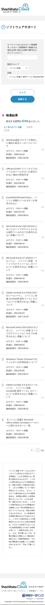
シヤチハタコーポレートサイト (13, 591)
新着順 (30, 127)
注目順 (7, 130)
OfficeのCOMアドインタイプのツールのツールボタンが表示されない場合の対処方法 (21, 178)
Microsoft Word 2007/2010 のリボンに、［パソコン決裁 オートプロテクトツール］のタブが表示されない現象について (22, 337)
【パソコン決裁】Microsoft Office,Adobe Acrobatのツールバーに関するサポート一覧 (22, 428)
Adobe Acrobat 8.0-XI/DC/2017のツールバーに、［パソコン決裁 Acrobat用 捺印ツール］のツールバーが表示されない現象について (22, 304)
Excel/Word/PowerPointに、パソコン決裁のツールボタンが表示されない (21, 206)
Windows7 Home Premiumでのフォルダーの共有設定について (21, 366)
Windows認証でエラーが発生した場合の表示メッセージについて (22, 149)
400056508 (40, 598)
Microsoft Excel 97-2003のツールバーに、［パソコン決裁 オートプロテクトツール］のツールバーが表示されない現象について (21, 270)
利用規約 (32, 591)
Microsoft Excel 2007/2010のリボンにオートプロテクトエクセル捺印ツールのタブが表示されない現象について (22, 236)
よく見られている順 (13, 127)
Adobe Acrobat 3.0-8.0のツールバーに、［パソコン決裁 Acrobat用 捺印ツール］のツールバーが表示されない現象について (22, 397)
